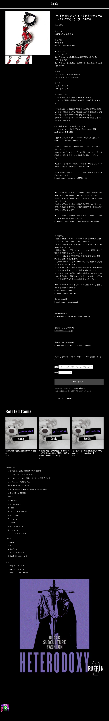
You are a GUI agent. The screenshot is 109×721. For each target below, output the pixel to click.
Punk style (13, 523)
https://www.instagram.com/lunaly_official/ (72, 345)
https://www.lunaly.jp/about (66, 302)
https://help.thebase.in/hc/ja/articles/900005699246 (76, 221)
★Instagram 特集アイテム (19, 482)
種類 (56, 367)
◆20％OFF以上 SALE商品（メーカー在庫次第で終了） (30, 478)
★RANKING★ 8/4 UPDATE (20, 486)
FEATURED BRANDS (17, 534)
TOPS (10, 497)
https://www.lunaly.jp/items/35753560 (70, 178)
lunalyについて (14, 542)
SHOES (11, 508)
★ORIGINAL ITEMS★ (17, 493)
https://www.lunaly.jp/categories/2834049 (72, 316)
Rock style (12, 519)
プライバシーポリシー (16, 553)
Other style (13, 530)
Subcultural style (15, 526)
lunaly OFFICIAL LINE (17, 569)
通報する (70, 398)
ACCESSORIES (14, 504)
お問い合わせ (13, 549)
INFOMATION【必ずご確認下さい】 (22, 475)
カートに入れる (79, 382)
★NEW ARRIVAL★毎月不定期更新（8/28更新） (28, 489)
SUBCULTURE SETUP (17, 511)
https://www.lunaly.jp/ (63, 331)
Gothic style (13, 515)
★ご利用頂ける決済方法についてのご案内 (24, 471)
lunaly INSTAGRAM (16, 566)
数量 (56, 372)
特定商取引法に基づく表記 (17, 556)
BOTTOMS (12, 500)
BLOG (10, 546)
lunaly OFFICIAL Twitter (18, 573)
